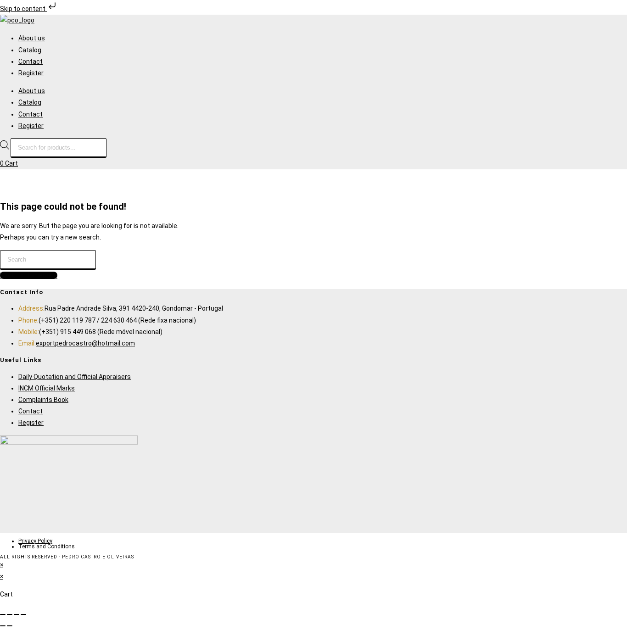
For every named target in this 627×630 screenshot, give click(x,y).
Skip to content (23, 8)
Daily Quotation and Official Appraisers (74, 376)
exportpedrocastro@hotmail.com (85, 343)
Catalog (29, 50)
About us (31, 38)
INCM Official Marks (46, 388)
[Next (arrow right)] (9, 625)
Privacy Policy (35, 541)
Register (31, 73)
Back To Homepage (28, 275)
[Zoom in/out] (3, 614)
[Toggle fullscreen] (9, 614)
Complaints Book (43, 399)
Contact (30, 61)
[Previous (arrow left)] (3, 625)
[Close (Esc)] (23, 614)
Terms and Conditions (46, 546)
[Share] (16, 614)
